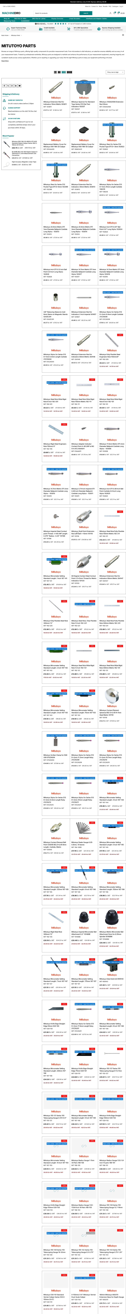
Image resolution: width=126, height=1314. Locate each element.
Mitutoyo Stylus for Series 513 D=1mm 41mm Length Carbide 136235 (111, 186)
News (100, 6)
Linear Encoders (74, 18)
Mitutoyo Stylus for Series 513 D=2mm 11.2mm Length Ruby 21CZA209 (82, 757)
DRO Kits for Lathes (38, 18)
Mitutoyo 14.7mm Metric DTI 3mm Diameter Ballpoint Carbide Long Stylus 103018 (112, 271)
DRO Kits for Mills (20, 18)
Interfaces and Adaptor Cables (96, 18)
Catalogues (115, 6)
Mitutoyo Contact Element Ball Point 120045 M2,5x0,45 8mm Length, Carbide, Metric (55, 844)
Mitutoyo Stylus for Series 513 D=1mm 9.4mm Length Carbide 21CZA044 (55, 356)
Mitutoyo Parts (15, 35)
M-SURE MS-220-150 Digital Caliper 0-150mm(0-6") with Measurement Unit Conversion (25, 153)
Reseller (105, 6)
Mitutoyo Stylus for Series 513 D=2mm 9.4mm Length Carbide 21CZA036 (111, 314)
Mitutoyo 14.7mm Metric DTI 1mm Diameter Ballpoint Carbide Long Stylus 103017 (83, 271)
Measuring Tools (9, 21)
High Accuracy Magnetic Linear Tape (24, 162)
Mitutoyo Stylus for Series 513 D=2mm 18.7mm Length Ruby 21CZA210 (111, 757)
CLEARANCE (25, 21)
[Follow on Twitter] (8, 85)
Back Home (4, 35)
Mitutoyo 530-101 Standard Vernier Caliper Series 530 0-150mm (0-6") (54, 1297)
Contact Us (94, 6)
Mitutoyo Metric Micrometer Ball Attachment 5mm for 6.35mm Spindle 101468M (111, 934)
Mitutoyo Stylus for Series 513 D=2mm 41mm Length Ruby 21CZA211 (82, 800)
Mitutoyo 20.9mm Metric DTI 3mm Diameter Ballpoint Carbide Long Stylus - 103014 (83, 229)
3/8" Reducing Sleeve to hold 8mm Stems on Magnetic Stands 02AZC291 (56, 314)
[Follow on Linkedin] (15, 85)
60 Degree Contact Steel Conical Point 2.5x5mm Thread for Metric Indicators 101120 (83, 578)
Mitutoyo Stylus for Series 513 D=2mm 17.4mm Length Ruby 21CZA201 (82, 1026)
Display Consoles (57, 18)
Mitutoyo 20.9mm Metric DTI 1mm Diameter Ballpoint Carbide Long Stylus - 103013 (55, 229)
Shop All (7, 18)
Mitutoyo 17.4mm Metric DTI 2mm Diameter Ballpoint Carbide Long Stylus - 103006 (112, 446)
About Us (87, 6)
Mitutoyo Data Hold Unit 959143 (111, 979)
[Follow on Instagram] (12, 85)
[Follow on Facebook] (4, 85)
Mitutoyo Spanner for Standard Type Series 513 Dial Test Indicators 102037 (83, 104)
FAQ (110, 6)
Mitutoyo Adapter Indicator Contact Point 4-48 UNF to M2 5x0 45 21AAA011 (82, 446)
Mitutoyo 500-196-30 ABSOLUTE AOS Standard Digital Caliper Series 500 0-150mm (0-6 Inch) (24, 143)
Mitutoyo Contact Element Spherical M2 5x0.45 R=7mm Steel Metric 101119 (110, 712)
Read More (5, 61)
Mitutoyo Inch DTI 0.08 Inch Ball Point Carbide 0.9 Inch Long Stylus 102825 (111, 491)
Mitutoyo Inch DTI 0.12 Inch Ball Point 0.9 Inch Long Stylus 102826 (55, 271)
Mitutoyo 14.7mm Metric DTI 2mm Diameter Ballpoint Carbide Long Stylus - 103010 (56, 491)
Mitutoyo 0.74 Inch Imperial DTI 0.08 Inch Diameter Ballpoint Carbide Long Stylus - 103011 (83, 491)
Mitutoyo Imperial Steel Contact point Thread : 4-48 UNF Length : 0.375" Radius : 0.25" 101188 (56, 533)
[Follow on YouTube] (19, 85)
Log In (121, 6)
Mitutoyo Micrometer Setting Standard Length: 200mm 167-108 (55, 1070)
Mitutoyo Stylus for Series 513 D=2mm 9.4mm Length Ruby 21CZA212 (55, 800)
